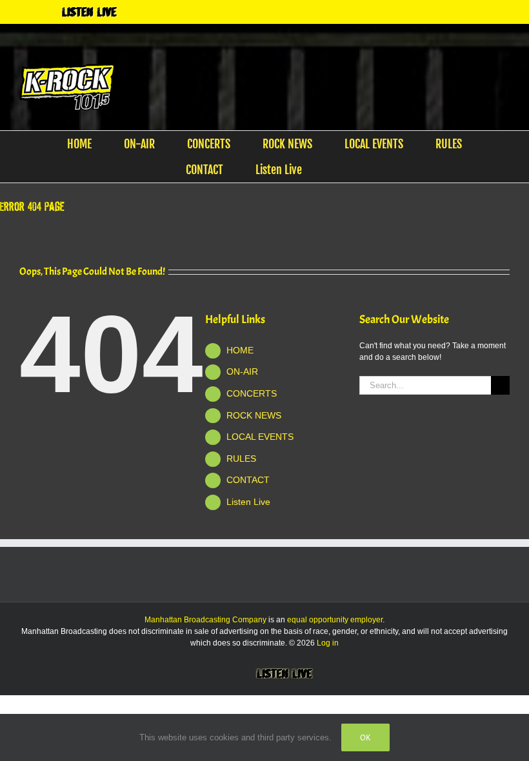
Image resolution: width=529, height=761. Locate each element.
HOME (240, 350)
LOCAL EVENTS (260, 436)
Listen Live (248, 502)
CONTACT (248, 480)
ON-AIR (242, 371)
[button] (338, 170)
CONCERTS (251, 393)
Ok (365, 737)
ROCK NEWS (253, 415)
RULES (241, 458)
